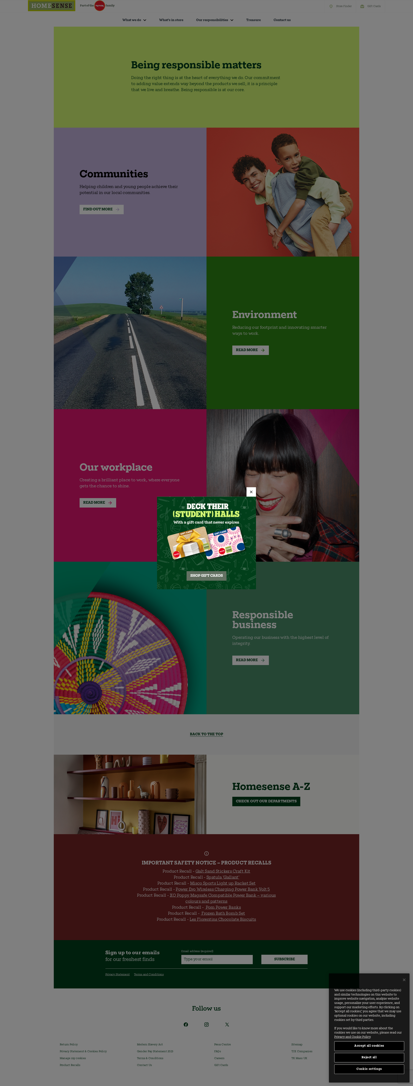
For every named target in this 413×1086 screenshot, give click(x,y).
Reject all (369, 1057)
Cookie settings (369, 1069)
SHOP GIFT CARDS (206, 576)
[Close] (251, 492)
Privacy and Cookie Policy (352, 1037)
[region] (369, 1028)
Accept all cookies (369, 1046)
